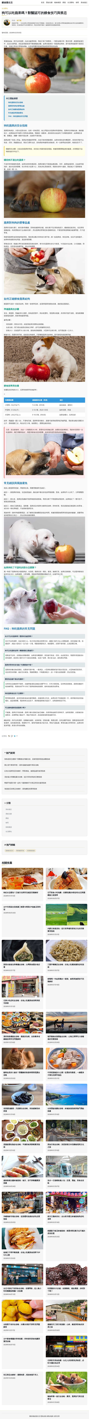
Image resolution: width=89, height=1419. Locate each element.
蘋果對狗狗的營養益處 (16, 106)
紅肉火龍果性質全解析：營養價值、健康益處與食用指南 (24, 771)
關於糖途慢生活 (34, 1416)
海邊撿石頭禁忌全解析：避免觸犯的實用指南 (20, 789)
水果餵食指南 (31, 850)
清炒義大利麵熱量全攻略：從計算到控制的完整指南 (23, 777)
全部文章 (57, 1416)
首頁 (42, 2)
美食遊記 (84, 2)
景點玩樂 (49, 2)
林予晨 (19, 20)
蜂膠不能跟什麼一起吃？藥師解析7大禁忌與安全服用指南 (25, 783)
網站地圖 (50, 1416)
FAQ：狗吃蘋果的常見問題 (18, 116)
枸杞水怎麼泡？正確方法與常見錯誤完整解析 (20, 892)
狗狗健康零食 (20, 850)
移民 (77, 2)
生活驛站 (71, 2)
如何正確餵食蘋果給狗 (16, 109)
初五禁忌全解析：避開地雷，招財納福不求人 (20, 1375)
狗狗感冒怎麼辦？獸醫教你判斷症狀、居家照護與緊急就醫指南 (27, 759)
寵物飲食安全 (9, 850)
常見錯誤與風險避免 (15, 113)
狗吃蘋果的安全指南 (15, 102)
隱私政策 (43, 1416)
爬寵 (64, 2)
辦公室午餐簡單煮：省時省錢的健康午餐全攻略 (21, 765)
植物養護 (57, 2)
